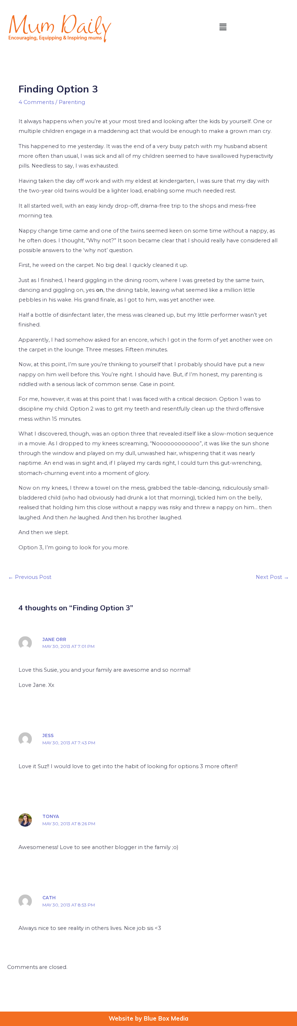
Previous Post (29, 577)
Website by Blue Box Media (148, 1018)
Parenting (72, 102)
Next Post (272, 577)
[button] (223, 27)
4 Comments (36, 102)
